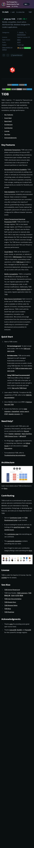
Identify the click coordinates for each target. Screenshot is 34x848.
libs (5, 12)
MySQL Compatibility (11, 274)
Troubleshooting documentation (14, 455)
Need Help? (8, 121)
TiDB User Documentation (12, 599)
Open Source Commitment (13, 299)
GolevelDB (12, 630)
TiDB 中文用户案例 (17, 595)
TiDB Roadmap (9, 612)
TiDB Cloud (19, 262)
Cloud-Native (8, 252)
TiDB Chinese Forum (11, 436)
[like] (4, 55)
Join (26, 4)
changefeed (15, 411)
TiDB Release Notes (10, 605)
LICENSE (4, 577)
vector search (24, 411)
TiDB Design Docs (10, 602)
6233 (18, 42)
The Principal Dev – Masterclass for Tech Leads (13, 4)
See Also (7, 134)
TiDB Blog (7, 608)
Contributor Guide (15, 517)
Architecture (8, 124)
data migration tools (23, 289)
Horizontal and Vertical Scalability (15, 169)
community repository (14, 541)
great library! (17, 55)
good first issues (19, 527)
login (30, 12)
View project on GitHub (7, 48)
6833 (19, 40)
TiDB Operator (17, 257)
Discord (26, 431)
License (6, 131)
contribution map (12, 534)
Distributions (21, 34)
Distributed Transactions (12, 150)
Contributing (8, 128)
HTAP (6, 414)
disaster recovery (14, 414)
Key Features (8, 114)
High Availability (9, 192)
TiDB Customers (22, 593)
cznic (11, 624)
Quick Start (8, 118)
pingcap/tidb (10, 19)
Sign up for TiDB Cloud (19, 388)
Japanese (17, 434)
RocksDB (28, 630)
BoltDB (19, 630)
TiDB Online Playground (12, 589)
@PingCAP (23, 436)
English (11, 434)
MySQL (21, 32)
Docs (5, 488)
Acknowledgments (10, 138)
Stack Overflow (27, 434)
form (30, 550)
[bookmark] (8, 55)
